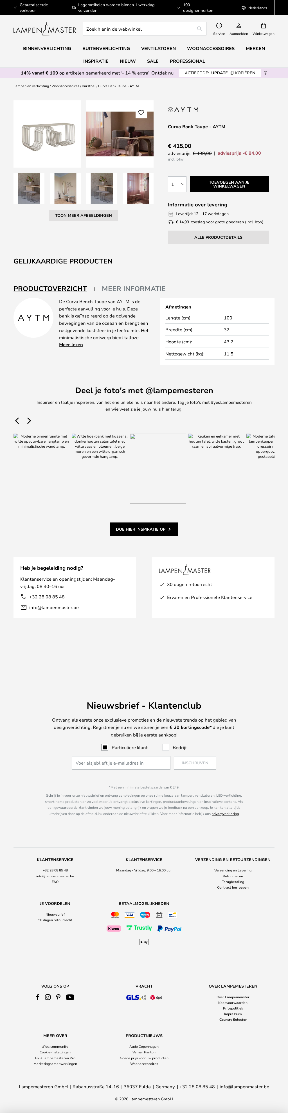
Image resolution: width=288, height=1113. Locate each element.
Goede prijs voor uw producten (144, 1058)
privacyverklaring (225, 813)
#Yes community (55, 1046)
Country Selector (233, 1019)
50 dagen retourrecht (55, 920)
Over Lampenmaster (233, 997)
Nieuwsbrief (55, 914)
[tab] (54, 288)
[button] (29, 188)
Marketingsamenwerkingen (55, 1063)
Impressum (233, 1013)
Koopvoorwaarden (233, 1002)
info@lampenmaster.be (54, 607)
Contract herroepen (233, 887)
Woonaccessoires (65, 86)
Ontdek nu (162, 73)
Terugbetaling (233, 881)
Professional (187, 61)
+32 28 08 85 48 (47, 597)
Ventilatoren (158, 48)
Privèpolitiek (233, 1008)
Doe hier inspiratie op (140, 529)
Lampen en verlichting (31, 86)
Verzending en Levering (232, 870)
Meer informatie (134, 288)
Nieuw (128, 61)
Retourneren (233, 876)
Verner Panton (144, 1052)
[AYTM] (191, 109)
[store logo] (45, 28)
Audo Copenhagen (144, 1046)
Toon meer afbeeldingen (83, 215)
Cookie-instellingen (55, 1052)
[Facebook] (37, 997)
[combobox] (144, 28)
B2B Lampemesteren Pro (55, 1058)
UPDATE (220, 72)
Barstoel (89, 86)
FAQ (55, 881)
